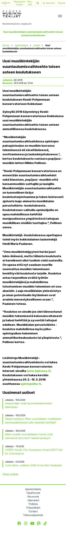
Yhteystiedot (19, 1)
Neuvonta (33, 496)
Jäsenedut (33, 500)
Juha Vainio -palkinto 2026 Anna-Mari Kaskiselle (33, 465)
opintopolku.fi (30, 384)
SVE (8, 3)
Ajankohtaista (21, 45)
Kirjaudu (61, 3)
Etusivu (6, 45)
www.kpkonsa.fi (38, 371)
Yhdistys (33, 503)
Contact (19, 4)
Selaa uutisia (10, 474)
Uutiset (36, 45)
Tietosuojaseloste (33, 515)
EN (3, 3)
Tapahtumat (33, 492)
